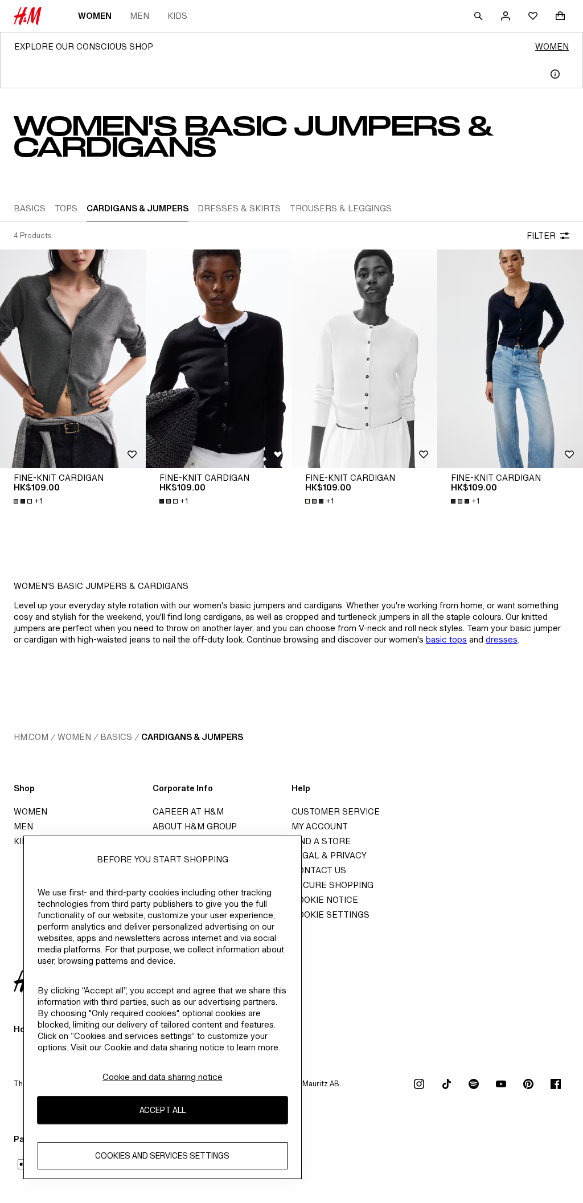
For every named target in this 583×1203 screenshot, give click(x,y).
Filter (541, 235)
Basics (116, 737)
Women (95, 16)
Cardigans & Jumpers (192, 737)
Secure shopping (332, 885)
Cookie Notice (325, 900)
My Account (320, 826)
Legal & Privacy (329, 855)
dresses (502, 639)
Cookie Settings (330, 914)
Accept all (162, 1110)
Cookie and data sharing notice (162, 1077)
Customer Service (336, 811)
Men (139, 16)
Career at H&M (188, 811)
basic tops (446, 639)
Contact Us (319, 870)
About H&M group (195, 826)
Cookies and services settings (162, 1155)
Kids (177, 16)
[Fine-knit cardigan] (73, 358)
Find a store (321, 841)
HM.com (31, 737)
